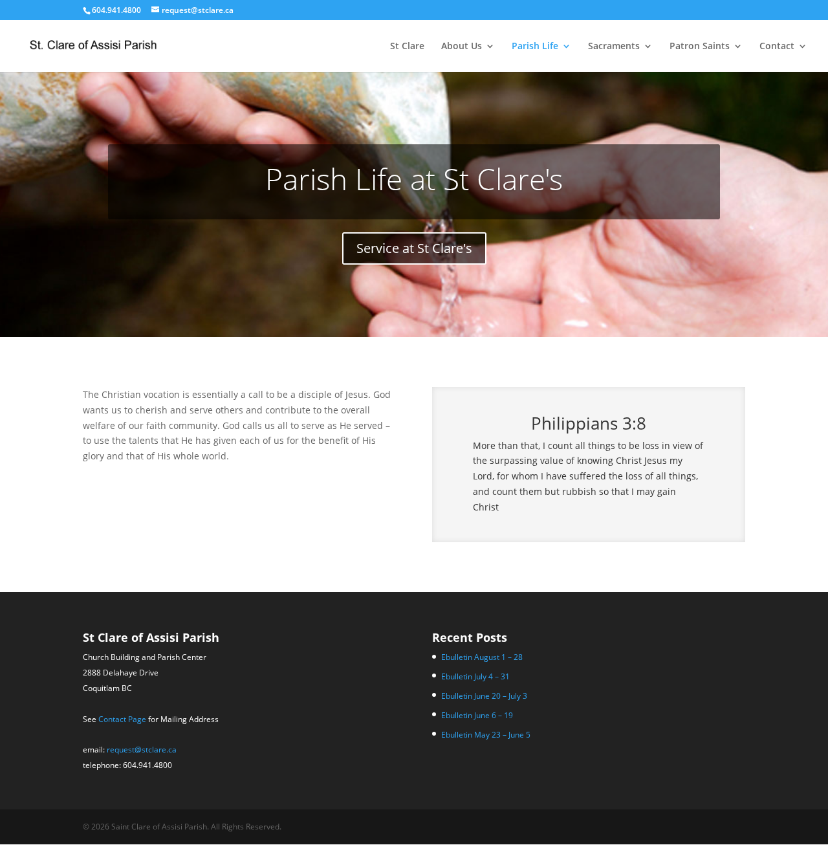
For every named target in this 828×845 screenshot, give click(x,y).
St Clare (407, 46)
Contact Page (122, 719)
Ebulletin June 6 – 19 (477, 715)
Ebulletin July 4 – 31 (475, 676)
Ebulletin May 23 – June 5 (485, 734)
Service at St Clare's (414, 248)
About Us (461, 46)
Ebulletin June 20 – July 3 (484, 695)
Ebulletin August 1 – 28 (482, 657)
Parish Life (535, 46)
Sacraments (614, 46)
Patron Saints (700, 46)
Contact (776, 46)
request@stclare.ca (142, 749)
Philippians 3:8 (588, 423)
